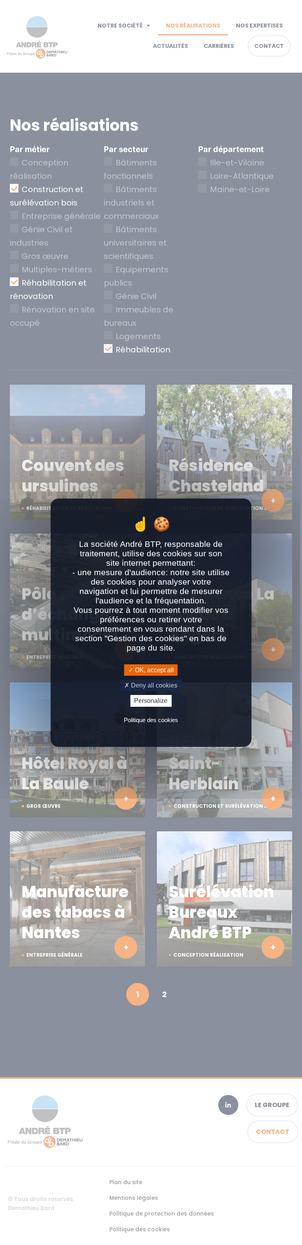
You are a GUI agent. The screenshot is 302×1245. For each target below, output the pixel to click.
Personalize (151, 700)
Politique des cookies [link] (151, 720)
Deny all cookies (153, 685)
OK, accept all (153, 670)
